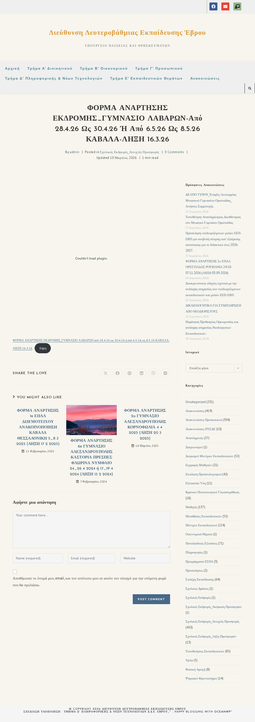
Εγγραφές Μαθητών (199, 465)
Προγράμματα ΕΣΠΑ (199, 561)
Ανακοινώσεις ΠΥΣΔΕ (200, 429)
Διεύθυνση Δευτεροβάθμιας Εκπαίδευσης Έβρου (127, 32)
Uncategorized (196, 402)
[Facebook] (213, 6)
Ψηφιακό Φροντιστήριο (201, 678)
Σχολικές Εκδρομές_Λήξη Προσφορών (211, 636)
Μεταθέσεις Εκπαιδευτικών (204, 516)
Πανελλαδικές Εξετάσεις (201, 543)
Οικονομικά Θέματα (199, 534)
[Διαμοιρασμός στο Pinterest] (129, 373)
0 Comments (174, 152)
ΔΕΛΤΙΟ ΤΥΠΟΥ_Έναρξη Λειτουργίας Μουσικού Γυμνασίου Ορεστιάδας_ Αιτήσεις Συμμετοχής (211, 200)
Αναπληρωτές (194, 438)
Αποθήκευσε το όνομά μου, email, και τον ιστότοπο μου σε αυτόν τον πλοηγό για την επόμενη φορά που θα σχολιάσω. (89, 581)
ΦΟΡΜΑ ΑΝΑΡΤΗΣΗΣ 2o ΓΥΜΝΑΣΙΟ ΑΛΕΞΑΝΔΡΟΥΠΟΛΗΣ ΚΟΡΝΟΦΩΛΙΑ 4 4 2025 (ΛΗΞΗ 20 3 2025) (145, 425)
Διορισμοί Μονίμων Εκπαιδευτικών (209, 456)
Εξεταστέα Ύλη (196, 483)
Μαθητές (191, 507)
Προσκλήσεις (194, 570)
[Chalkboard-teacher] (237, 6)
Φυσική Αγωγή (195, 669)
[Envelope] (225, 6)
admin (74, 152)
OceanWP (222, 712)
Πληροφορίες (194, 552)
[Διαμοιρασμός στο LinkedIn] (141, 373)
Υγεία (189, 660)
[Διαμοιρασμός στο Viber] (153, 373)
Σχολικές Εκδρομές (198, 597)
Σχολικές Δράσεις (197, 589)
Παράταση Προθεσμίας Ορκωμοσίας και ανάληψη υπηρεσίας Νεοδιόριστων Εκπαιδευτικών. (212, 328)
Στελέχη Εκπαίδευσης (200, 579)
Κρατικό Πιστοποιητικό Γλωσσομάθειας (212, 492)
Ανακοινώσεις (195, 411)
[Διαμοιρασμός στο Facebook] (118, 373)
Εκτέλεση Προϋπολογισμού (204, 474)
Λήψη (42, 348)
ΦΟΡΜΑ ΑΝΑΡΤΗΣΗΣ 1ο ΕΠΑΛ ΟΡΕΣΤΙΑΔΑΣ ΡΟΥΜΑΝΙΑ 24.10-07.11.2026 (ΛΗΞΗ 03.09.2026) (209, 267)
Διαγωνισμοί (194, 447)
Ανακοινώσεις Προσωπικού (204, 420)
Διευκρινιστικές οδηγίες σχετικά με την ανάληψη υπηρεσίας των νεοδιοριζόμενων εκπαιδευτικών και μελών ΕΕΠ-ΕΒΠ (213, 289)
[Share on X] (106, 373)
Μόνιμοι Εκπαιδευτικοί (201, 525)
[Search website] (249, 88)
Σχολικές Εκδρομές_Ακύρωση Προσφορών (214, 607)
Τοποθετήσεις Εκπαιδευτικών (205, 651)
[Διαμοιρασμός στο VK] (165, 373)
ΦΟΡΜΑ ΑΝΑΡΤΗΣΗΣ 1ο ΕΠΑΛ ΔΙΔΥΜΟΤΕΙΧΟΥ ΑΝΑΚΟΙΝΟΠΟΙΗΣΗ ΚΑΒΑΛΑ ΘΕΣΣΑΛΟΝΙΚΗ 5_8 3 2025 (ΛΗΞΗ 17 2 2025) (38, 427)
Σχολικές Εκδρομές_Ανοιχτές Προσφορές (129, 152)
